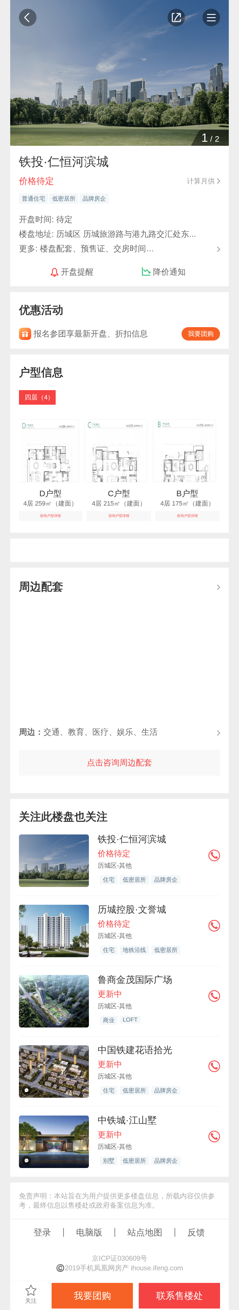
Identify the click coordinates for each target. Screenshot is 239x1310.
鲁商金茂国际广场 (135, 979)
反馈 (196, 1232)
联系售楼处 (179, 1295)
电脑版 (89, 1232)
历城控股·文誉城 (132, 909)
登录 (42, 1232)
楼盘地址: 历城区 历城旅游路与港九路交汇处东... (107, 233)
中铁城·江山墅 (127, 1120)
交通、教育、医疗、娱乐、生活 (88, 731)
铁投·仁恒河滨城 (132, 839)
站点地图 (144, 1232)
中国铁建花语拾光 (135, 1050)
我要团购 (201, 333)
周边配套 (41, 586)
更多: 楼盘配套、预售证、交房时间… (86, 248)
